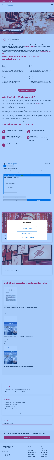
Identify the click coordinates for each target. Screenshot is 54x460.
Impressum (32, 237)
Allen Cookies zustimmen (27, 228)
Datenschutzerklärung (24, 237)
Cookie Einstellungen (27, 233)
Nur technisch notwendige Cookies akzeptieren (27, 231)
